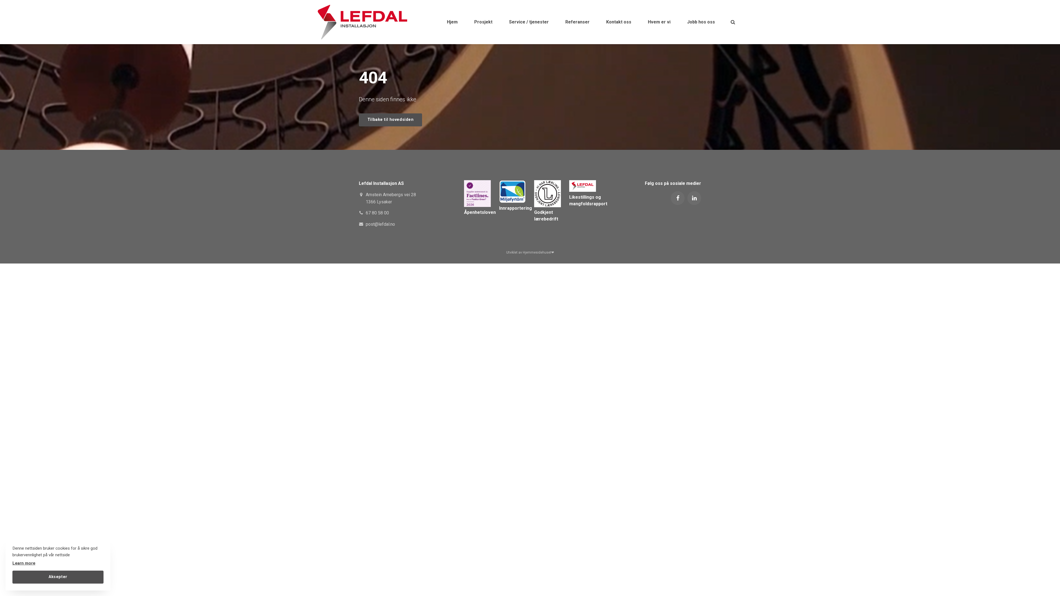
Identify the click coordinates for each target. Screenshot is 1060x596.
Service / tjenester (529, 22)
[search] (733, 22)
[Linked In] (694, 198)
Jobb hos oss (701, 22)
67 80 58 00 (377, 212)
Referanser (577, 22)
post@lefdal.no (380, 224)
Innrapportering (515, 208)
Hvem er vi (659, 22)
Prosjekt (483, 22)
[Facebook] (678, 198)
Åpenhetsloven (480, 212)
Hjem (452, 22)
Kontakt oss (618, 22)
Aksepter (58, 576)
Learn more (23, 563)
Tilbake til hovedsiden (390, 119)
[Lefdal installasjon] (362, 22)
